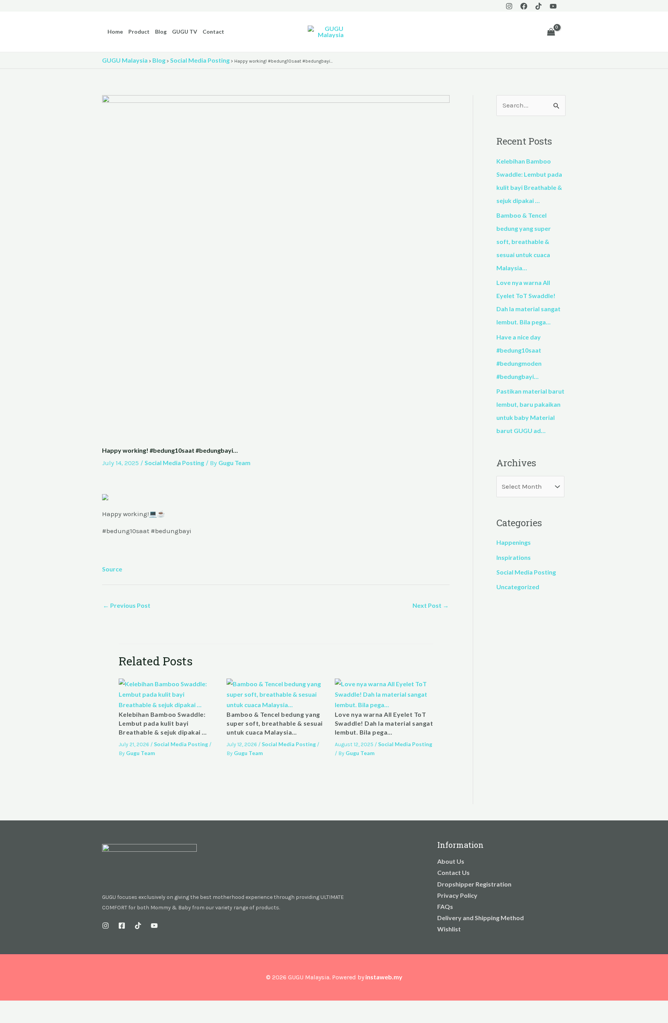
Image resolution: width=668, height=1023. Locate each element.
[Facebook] (523, 6)
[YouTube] (553, 6)
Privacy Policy (457, 895)
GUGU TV (184, 31)
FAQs (445, 906)
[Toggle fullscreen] (24, 1008)
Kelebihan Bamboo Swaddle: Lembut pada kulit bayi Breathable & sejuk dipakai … (163, 723)
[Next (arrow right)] (24, 1019)
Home (115, 31)
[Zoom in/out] (7, 1008)
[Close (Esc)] (58, 1008)
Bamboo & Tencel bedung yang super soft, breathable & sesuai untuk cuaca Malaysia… (275, 723)
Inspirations (513, 557)
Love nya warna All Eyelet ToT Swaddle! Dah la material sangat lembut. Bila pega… (384, 723)
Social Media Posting (174, 462)
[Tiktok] (538, 6)
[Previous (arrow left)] (7, 1019)
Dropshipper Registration (474, 884)
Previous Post (126, 605)
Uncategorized (517, 586)
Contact (213, 31)
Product (139, 31)
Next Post (430, 605)
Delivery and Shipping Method (480, 917)
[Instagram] (509, 6)
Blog (161, 31)
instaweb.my (383, 976)
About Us (450, 861)
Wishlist (449, 929)
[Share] (41, 1008)
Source (112, 569)
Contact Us (453, 872)
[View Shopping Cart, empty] (551, 31)
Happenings (513, 542)
